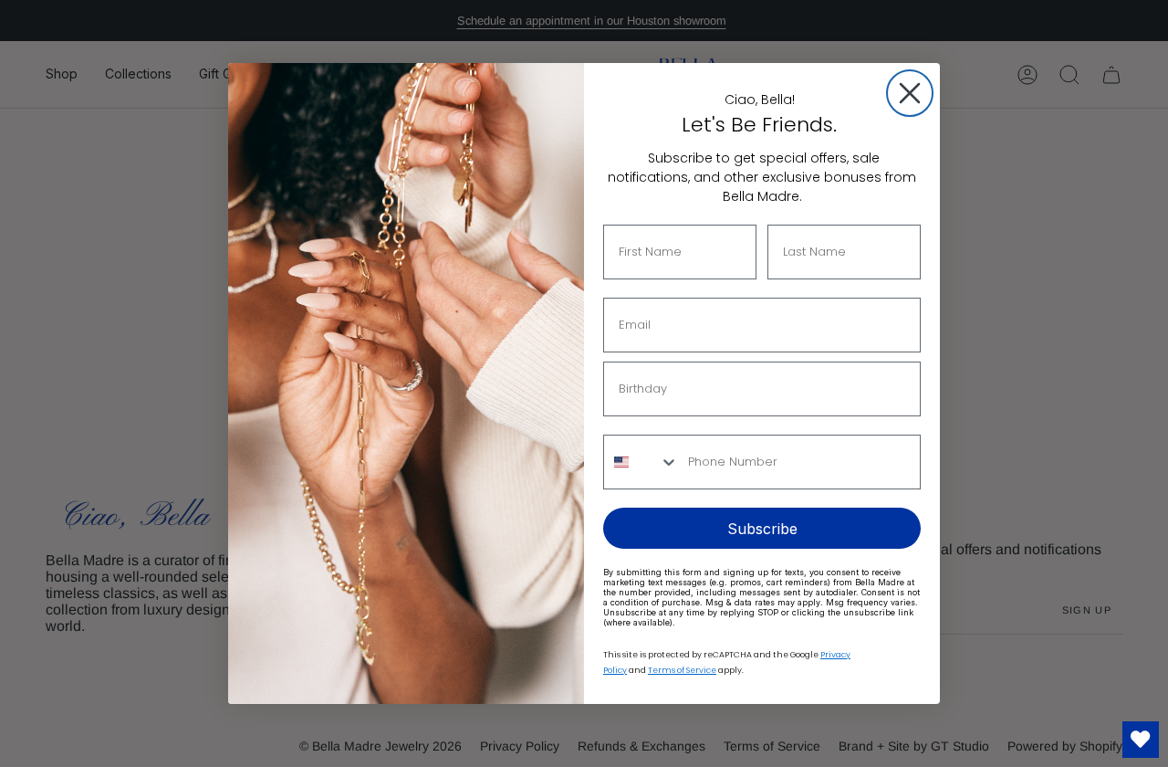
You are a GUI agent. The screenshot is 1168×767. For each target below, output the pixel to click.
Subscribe (762, 529)
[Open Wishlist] (1140, 739)
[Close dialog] (910, 93)
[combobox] (641, 462)
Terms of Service (682, 670)
